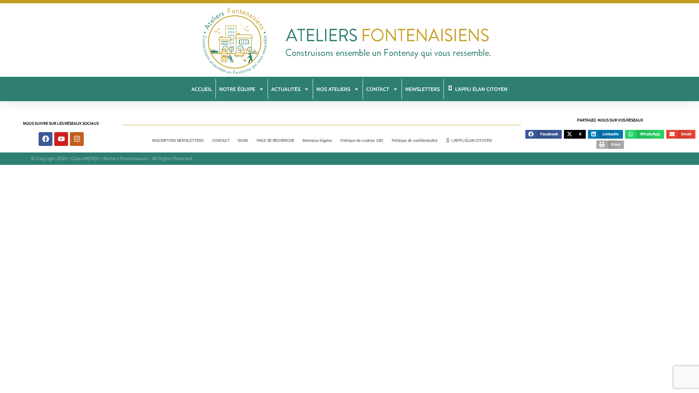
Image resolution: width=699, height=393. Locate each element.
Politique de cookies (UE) (361, 140)
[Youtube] (61, 139)
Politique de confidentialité (415, 140)
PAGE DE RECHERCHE (275, 140)
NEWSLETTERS (422, 89)
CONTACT (220, 140)
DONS (243, 140)
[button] (543, 134)
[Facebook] (45, 139)
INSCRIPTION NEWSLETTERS (178, 140)
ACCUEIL (201, 89)
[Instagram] (77, 139)
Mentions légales (317, 140)
